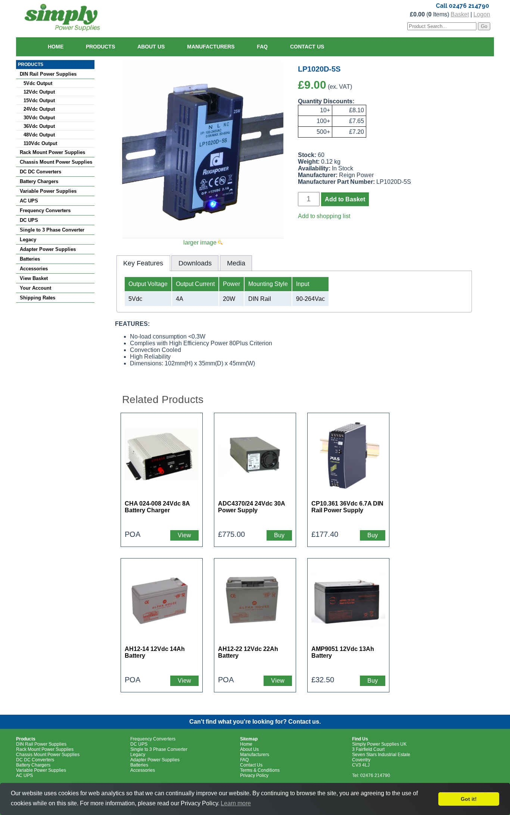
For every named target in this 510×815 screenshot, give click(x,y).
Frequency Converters (45, 210)
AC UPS (29, 201)
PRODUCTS (30, 64)
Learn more (236, 803)
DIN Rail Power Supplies (48, 74)
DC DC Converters (40, 171)
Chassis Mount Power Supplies (56, 162)
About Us (151, 47)
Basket (460, 14)
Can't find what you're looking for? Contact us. (255, 721)
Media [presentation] (236, 263)
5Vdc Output (38, 83)
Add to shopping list (324, 216)
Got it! (469, 799)
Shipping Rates (37, 297)
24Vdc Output (39, 109)
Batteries (30, 259)
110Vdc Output (40, 143)
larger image (200, 242)
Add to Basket (345, 199)
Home (55, 47)
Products (100, 47)
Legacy (28, 239)
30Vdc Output (39, 117)
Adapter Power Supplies (48, 249)
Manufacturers (210, 47)
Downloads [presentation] (195, 263)
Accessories (34, 268)
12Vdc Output (39, 92)
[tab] (143, 263)
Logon (481, 14)
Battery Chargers (39, 181)
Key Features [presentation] (143, 263)
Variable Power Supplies (48, 191)
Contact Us (307, 47)
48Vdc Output (39, 135)
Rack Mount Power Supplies (52, 152)
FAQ (262, 47)
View (184, 535)
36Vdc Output (39, 126)
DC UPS (29, 220)
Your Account (35, 288)
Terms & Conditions (260, 770)
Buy (279, 535)
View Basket (34, 278)
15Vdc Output (39, 100)
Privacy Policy (254, 775)
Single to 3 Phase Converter (52, 230)
